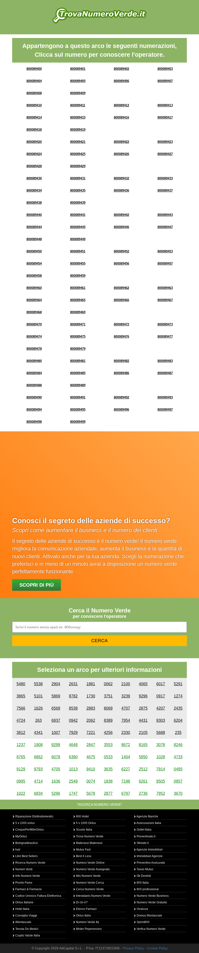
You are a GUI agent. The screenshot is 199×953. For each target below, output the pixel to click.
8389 (108, 720)
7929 (73, 733)
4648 (73, 745)
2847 (90, 745)
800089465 (77, 300)
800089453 (165, 251)
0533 (108, 757)
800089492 (121, 397)
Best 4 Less (83, 856)
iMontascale (23, 922)
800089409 (77, 93)
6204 (178, 720)
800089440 (34, 215)
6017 (160, 684)
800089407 (165, 81)
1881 (90, 684)
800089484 (34, 373)
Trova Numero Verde (89, 836)
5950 (143, 757)
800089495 (77, 409)
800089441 (77, 215)
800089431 (77, 178)
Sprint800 (142, 922)
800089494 (34, 409)
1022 (21, 793)
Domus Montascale (149, 915)
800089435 (77, 190)
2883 (90, 708)
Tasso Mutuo (144, 869)
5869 (55, 696)
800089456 (121, 263)
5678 (90, 793)
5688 (160, 733)
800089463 (165, 288)
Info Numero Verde (27, 876)
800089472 (121, 324)
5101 (38, 696)
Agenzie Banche (147, 816)
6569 (55, 708)
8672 (125, 745)
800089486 (121, 373)
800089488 (34, 385)
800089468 (34, 312)
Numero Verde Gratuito (151, 902)
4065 (143, 684)
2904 (55, 684)
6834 (38, 793)
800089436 (121, 190)
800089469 (77, 312)
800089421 (77, 142)
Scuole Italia (83, 829)
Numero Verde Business (152, 895)
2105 (143, 733)
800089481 (77, 361)
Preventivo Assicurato (150, 862)
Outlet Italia (143, 829)
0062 (108, 684)
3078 (160, 745)
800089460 (34, 288)
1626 (38, 708)
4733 (178, 757)
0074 (90, 781)
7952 (160, 793)
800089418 (34, 129)
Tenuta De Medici (26, 929)
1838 (108, 781)
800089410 (34, 105)
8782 (73, 696)
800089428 (34, 166)
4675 (90, 757)
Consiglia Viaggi (26, 915)
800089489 (77, 385)
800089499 (77, 422)
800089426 (121, 154)
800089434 (34, 190)
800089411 (77, 105)
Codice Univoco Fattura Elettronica (38, 895)
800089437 (165, 190)
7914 (160, 769)
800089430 (34, 178)
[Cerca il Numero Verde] (99, 15)
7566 (21, 708)
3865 (21, 696)
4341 (38, 733)
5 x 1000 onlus (25, 823)
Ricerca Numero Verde (30, 862)
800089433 (165, 178)
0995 (21, 781)
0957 (178, 781)
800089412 (121, 105)
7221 (90, 733)
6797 (125, 793)
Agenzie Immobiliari (149, 849)
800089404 (34, 81)
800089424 (34, 154)
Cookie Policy (157, 948)
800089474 (34, 336)
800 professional (147, 889)
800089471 (77, 324)
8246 (178, 745)
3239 (125, 696)
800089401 (77, 69)
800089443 (165, 215)
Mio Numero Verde (88, 876)
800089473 (165, 324)
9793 (38, 769)
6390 (73, 757)
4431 (143, 720)
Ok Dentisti (143, 876)
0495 (178, 769)
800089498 (34, 422)
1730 (90, 696)
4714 (38, 781)
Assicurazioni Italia (148, 823)
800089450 (34, 251)
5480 (21, 684)
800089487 (165, 373)
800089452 (121, 251)
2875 (143, 708)
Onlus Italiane (24, 902)
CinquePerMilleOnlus (29, 829)
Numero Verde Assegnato (92, 869)
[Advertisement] (99, 478)
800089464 (34, 300)
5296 (55, 793)
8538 (73, 708)
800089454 (34, 263)
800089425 (77, 154)
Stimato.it (142, 843)
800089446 (121, 227)
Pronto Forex (23, 882)
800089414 (34, 117)
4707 (125, 708)
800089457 (165, 263)
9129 (21, 769)
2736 (143, 793)
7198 (125, 781)
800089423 (165, 142)
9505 (160, 781)
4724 (21, 720)
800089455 (77, 263)
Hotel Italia (22, 909)
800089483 (165, 361)
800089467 (165, 300)
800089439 (77, 202)
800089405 (77, 81)
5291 (178, 684)
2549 (73, 781)
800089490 (34, 397)
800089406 (121, 81)
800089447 (165, 227)
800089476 (121, 336)
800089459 (77, 276)
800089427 (165, 154)
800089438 (34, 202)
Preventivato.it (145, 836)
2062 (90, 720)
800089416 (121, 117)
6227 (125, 769)
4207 (160, 708)
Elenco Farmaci (86, 909)
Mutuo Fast (83, 849)
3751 (108, 696)
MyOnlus (21, 836)
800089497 (165, 409)
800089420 (34, 142)
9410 (90, 769)
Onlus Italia (83, 915)
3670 (178, 793)
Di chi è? (81, 902)
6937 (55, 720)
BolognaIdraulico (26, 843)
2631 (73, 684)
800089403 (165, 69)
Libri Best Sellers (26, 856)
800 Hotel (82, 816)
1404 (125, 757)
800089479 (77, 349)
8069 (108, 708)
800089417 (165, 117)
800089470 (34, 324)
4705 (55, 769)
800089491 (77, 397)
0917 (160, 696)
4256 (108, 733)
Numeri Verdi (24, 869)
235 (178, 733)
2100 (125, 684)
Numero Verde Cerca (89, 882)
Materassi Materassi (88, 843)
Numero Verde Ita (87, 922)
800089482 (121, 361)
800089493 (165, 397)
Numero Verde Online (90, 862)
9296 (143, 696)
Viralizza (142, 909)
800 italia (142, 882)
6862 (38, 757)
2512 (143, 769)
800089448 (34, 239)
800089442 (121, 215)
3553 (108, 745)
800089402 (121, 69)
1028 (160, 757)
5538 (38, 684)
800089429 (77, 166)
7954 (125, 720)
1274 (178, 696)
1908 (38, 745)
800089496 (121, 409)
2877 (108, 793)
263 (38, 720)
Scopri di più (36, 585)
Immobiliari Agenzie (149, 856)
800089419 (77, 129)
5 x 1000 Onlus (85, 823)
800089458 (34, 276)
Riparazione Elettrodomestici (34, 816)
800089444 (34, 227)
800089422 (121, 142)
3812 (21, 733)
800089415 (77, 117)
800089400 (34, 69)
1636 (55, 781)
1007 (55, 733)
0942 (73, 720)
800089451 (77, 251)
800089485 (77, 373)
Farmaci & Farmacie (28, 889)
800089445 (77, 227)
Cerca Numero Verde (89, 889)
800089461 (77, 288)
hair (17, 849)
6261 (143, 781)
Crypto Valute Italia (27, 935)
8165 (143, 745)
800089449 (77, 239)
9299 (55, 745)
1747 (73, 793)
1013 (73, 769)
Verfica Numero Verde (151, 929)
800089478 (34, 349)
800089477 (165, 336)
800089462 (121, 288)
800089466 (121, 300)
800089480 (34, 361)
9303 (160, 720)
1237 (21, 745)
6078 (55, 757)
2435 (178, 708)
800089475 (77, 336)
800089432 (121, 178)
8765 (21, 757)
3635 (108, 769)
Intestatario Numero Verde (92, 895)
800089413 (165, 105)
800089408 (34, 93)
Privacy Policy (133, 948)
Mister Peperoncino (88, 929)
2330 (125, 733)
